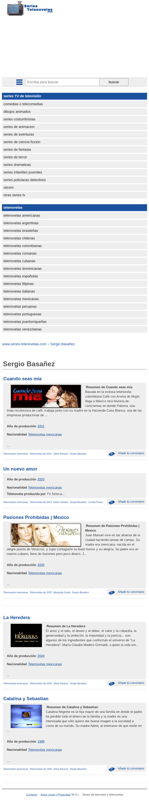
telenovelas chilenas (19, 238)
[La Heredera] (46, 626)
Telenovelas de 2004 (41, 683)
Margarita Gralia (61, 592)
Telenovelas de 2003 (41, 502)
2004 (40, 656)
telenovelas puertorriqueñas (25, 322)
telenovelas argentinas (20, 223)
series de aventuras (18, 134)
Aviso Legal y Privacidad (55, 794)
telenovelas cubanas (19, 261)
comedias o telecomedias (23, 104)
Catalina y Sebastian (26, 698)
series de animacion (19, 127)
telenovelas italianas (19, 291)
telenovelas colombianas (22, 246)
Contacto (31, 794)
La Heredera (16, 617)
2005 (40, 565)
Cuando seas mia (22, 378)
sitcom (8, 187)
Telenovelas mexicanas (45, 434)
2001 (40, 426)
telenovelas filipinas (18, 284)
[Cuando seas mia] (85, 387)
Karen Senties (60, 502)
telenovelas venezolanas (22, 329)
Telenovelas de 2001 (41, 453)
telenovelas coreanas (19, 253)
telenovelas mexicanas (21, 299)
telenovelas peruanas (20, 306)
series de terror (15, 157)
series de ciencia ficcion (21, 142)
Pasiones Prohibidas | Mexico (36, 517)
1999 (40, 741)
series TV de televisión (22, 96)
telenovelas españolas (20, 276)
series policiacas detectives (24, 180)
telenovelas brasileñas (20, 231)
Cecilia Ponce (95, 502)
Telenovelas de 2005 (41, 592)
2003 (40, 479)
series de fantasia (17, 150)
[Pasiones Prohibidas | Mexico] (85, 526)
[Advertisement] (75, 48)
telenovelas (13, 207)
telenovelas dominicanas (22, 269)
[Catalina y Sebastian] (46, 707)
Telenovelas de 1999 (41, 769)
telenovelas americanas (21, 215)
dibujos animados (17, 112)
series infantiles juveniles (22, 172)
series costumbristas (19, 119)
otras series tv (14, 195)
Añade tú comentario (127, 453)
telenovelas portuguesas (22, 314)
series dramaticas (17, 165)
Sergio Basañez (78, 453)
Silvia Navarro (60, 453)
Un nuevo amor (20, 468)
